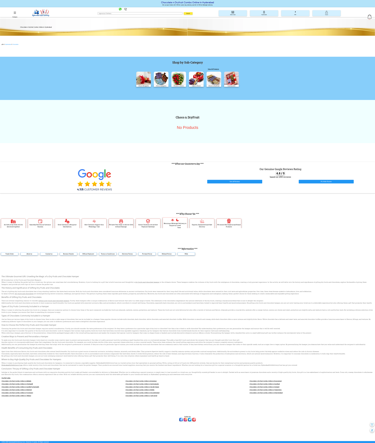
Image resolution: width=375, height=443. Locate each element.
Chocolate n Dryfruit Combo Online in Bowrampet (266, 381)
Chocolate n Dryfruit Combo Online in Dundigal (265, 384)
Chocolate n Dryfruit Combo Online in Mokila (139, 390)
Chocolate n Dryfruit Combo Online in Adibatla (16, 381)
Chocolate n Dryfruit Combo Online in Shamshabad (266, 393)
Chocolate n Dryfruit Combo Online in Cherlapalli (17, 384)
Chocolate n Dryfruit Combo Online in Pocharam (17, 393)
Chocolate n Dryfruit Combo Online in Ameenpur (141, 381)
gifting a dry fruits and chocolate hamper (53, 301)
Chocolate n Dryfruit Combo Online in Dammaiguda (142, 384)
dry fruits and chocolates (24, 294)
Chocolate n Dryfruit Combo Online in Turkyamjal (141, 395)
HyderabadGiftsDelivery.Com (11, 365)
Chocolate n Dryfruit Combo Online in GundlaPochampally (20, 387)
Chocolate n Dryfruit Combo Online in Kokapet (264, 387)
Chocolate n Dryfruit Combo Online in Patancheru (266, 390)
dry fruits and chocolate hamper (147, 282)
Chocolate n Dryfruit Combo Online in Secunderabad (142, 393)
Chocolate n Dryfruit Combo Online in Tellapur (16, 395)
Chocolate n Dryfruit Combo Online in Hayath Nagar (142, 387)
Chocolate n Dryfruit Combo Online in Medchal (17, 390)
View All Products (213, 69)
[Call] (125, 9)
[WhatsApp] (120, 9)
